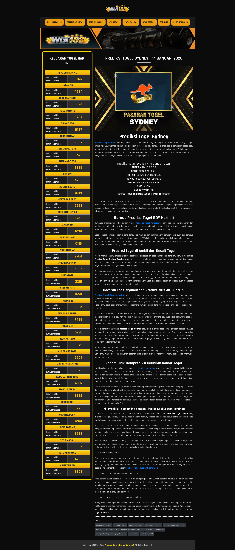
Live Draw (113, 22)
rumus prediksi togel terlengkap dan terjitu (111, 534)
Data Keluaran (95, 22)
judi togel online (120, 525)
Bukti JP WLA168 (180, 22)
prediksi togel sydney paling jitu (107, 530)
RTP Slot (164, 22)
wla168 (151, 534)
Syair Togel (148, 22)
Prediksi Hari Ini (54, 22)
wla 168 (143, 534)
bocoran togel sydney (103, 525)
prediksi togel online (136, 525)
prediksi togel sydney (153, 525)
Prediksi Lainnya (74, 22)
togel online (133, 534)
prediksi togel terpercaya (155, 530)
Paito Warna (130, 22)
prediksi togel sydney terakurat (132, 530)
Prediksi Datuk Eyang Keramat (119, 545)
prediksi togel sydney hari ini (174, 525)
